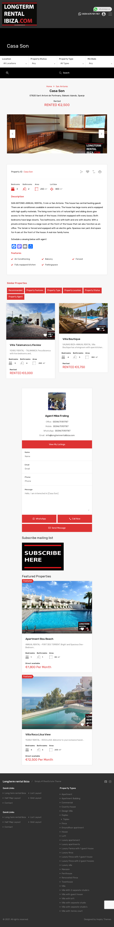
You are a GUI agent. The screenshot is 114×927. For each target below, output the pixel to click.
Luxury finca (67, 852)
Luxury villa (67, 865)
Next (101, 134)
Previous (12, 134)
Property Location (73, 290)
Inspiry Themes (103, 919)
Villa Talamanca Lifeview (25, 345)
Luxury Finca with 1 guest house (77, 857)
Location (6, 59)
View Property (31, 332)
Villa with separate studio (74, 902)
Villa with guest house (72, 894)
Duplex (65, 815)
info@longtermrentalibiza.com (60, 435)
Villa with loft (68, 898)
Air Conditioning (22, 259)
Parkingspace (51, 264)
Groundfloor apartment (73, 827)
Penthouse (67, 873)
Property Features (35, 290)
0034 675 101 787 (91, 14)
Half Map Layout (13, 798)
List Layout (35, 793)
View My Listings (57, 444)
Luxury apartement (71, 840)
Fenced (79, 259)
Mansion (66, 869)
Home (49, 86)
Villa (63, 886)
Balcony (49, 259)
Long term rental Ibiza (15, 793)
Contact (9, 803)
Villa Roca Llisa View (38, 734)
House (65, 832)
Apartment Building (71, 798)
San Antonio (62, 86)
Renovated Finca (70, 877)
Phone (27, 477)
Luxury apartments (71, 844)
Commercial (67, 802)
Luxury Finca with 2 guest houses (78, 861)
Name (27, 452)
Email (27, 465)
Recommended (15, 290)
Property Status (39, 59)
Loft (64, 836)
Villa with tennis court (72, 911)
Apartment (67, 794)
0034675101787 (60, 421)
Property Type (66, 59)
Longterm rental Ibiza (16, 781)
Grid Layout (35, 798)
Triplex (66, 819)
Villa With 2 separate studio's (75, 890)
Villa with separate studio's (74, 907)
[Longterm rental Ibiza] (19, 24)
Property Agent (16, 297)
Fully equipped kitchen (25, 264)
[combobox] (14, 64)
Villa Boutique (71, 339)
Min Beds (92, 59)
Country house (69, 807)
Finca (64, 823)
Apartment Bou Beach (39, 638)
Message (29, 489)
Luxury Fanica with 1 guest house (78, 848)
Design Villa (67, 811)
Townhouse (67, 882)
